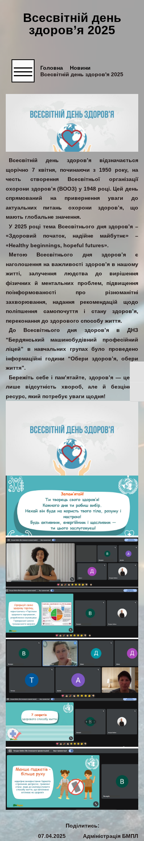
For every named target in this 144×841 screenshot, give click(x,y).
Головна (51, 68)
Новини (80, 68)
